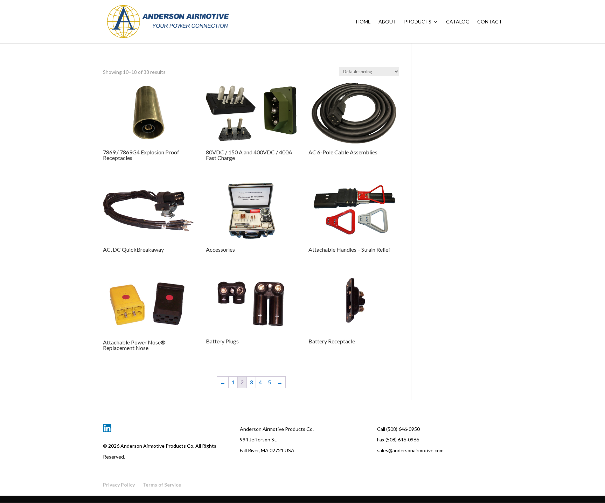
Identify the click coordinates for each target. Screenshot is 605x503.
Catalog (458, 22)
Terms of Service (161, 485)
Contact (489, 22)
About (387, 22)
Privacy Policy (119, 485)
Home (363, 22)
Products (417, 22)
